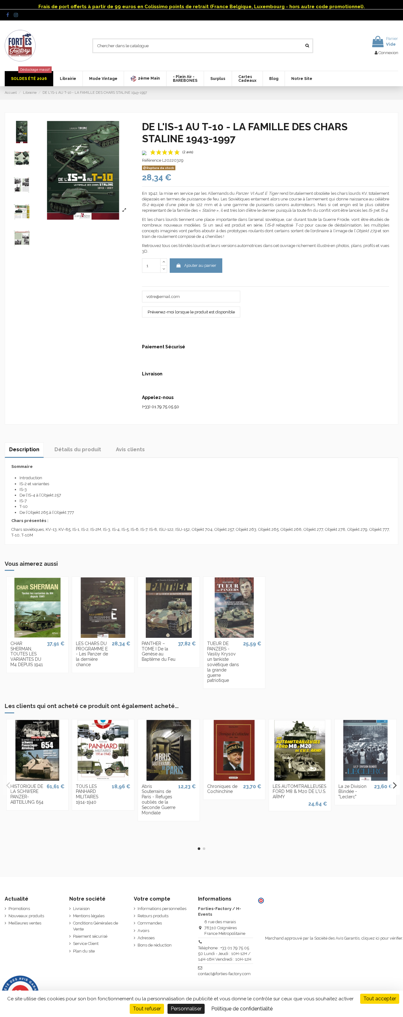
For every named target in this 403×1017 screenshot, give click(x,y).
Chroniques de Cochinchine (222, 789)
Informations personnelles (162, 908)
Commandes (150, 923)
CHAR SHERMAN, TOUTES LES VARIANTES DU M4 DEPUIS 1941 (26, 654)
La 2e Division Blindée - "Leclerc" (352, 792)
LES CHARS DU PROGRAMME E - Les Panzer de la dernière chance (92, 654)
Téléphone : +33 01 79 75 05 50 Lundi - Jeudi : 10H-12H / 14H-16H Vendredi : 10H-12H (224, 954)
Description (24, 449)
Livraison (81, 908)
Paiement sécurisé (90, 936)
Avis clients (130, 449)
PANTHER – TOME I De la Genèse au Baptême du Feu (158, 651)
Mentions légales (89, 915)
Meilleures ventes (25, 923)
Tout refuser (147, 1009)
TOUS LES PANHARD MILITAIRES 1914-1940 (87, 794)
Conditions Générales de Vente (95, 926)
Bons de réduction (155, 945)
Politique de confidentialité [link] (242, 1009)
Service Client (86, 943)
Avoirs (143, 930)
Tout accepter (379, 999)
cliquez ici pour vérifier (381, 938)
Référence (151, 160)
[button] (145, 78)
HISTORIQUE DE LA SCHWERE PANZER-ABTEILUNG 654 (26, 794)
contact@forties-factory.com (224, 973)
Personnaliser (186, 1009)
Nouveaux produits (26, 915)
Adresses (146, 938)
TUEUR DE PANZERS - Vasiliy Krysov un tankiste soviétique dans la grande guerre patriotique (223, 662)
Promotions (19, 908)
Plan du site (84, 951)
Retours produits (153, 915)
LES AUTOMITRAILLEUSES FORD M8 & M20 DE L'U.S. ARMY (299, 792)
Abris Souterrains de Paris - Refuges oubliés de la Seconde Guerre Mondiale (158, 799)
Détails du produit (77, 449)
